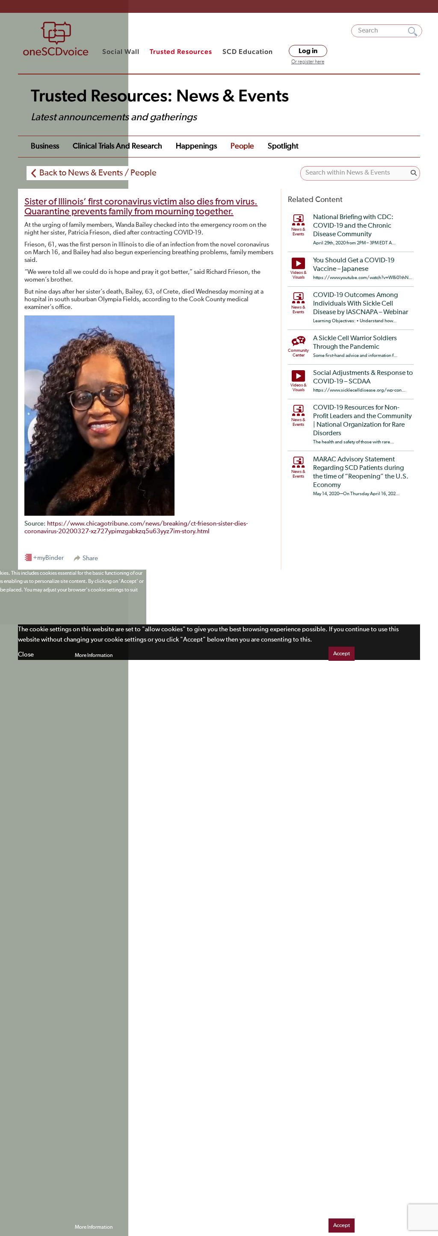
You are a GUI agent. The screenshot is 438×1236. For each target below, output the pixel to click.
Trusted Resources (181, 52)
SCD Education (247, 52)
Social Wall (120, 52)
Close (26, 654)
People (242, 146)
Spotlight (283, 146)
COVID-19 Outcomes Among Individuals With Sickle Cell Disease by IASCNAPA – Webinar (360, 304)
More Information (93, 655)
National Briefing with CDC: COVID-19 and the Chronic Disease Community (353, 226)
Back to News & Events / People (98, 173)
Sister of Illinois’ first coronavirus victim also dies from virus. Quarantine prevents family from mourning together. (140, 207)
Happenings (196, 146)
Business (45, 146)
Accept (341, 654)
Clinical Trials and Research (117, 146)
